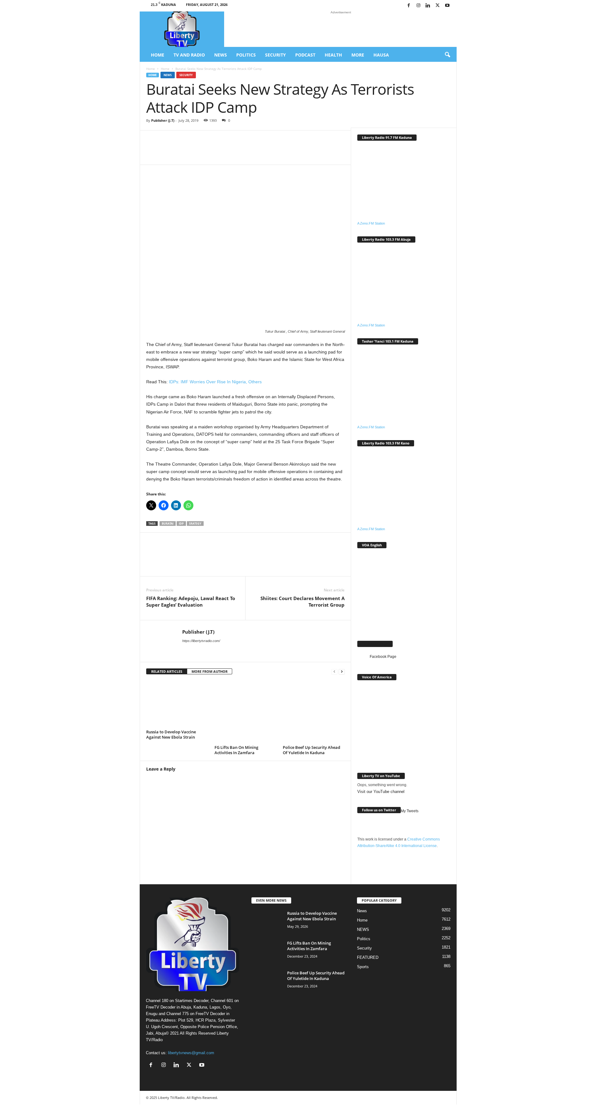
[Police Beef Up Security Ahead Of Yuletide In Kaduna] (314, 712)
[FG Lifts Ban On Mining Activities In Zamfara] (245, 712)
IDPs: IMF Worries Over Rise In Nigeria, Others (215, 381)
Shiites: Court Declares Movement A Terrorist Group (302, 601)
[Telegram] (296, 152)
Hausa (381, 55)
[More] (314, 152)
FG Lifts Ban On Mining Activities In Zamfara (236, 750)
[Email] (258, 152)
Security (275, 55)
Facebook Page (375, 643)
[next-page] (342, 671)
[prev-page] (334, 671)
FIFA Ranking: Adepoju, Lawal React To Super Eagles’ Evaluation (190, 601)
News (220, 55)
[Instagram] (418, 5)
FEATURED (367, 957)
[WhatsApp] (221, 152)
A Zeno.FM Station (371, 223)
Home (157, 55)
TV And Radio (189, 55)
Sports (363, 966)
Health (333, 55)
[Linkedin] (428, 5)
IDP (181, 524)
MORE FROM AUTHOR (210, 671)
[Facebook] (409, 5)
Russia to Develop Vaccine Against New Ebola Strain (171, 734)
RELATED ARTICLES (166, 671)
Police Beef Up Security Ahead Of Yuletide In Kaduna (311, 750)
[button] (447, 55)
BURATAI (168, 524)
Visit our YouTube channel (380, 791)
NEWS (363, 929)
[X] (437, 5)
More (357, 55)
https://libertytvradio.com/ (201, 641)
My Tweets (409, 811)
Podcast (305, 55)
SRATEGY (195, 524)
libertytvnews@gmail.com (191, 1052)
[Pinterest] (277, 152)
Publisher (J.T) (162, 120)
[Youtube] (447, 5)
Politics (246, 55)
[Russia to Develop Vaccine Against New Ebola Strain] (177, 704)
